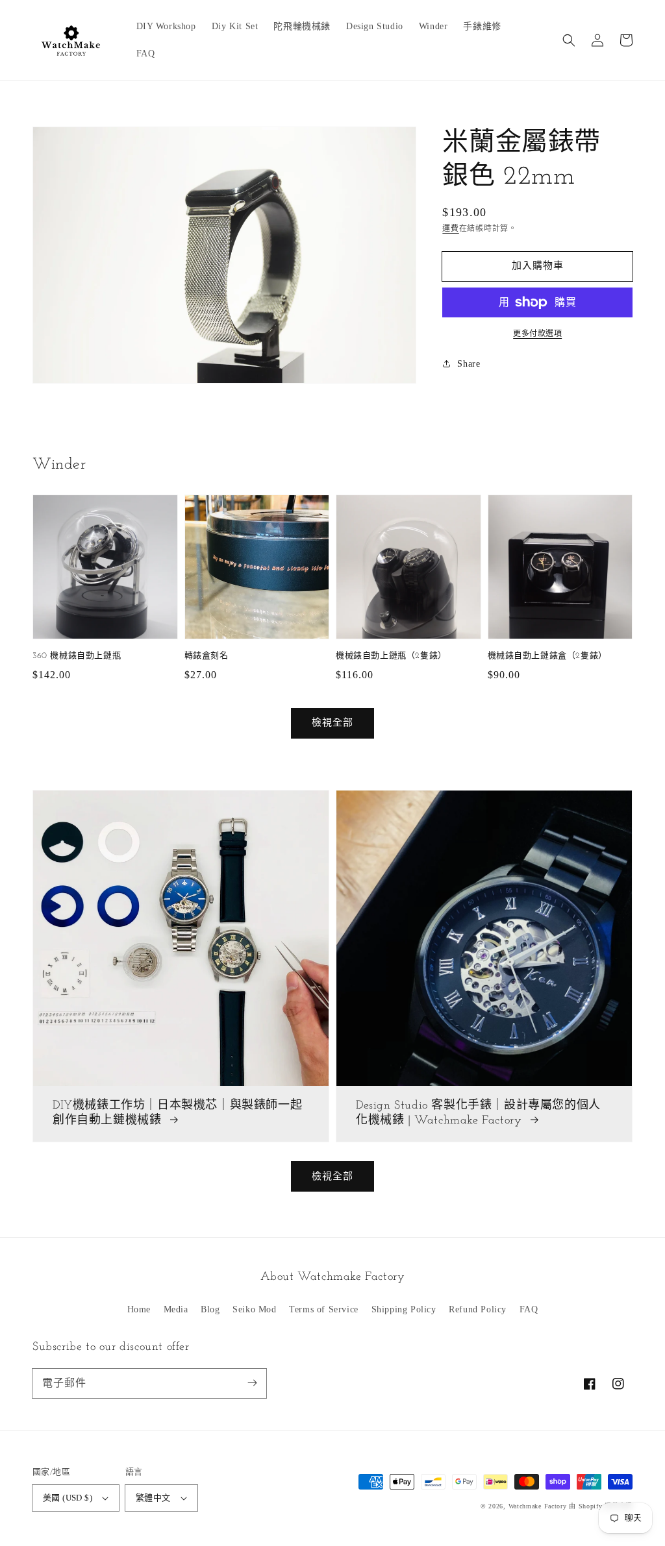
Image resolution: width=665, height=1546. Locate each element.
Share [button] (468, 364)
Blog (210, 1309)
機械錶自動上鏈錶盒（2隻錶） (547, 656)
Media (176, 1309)
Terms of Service (323, 1309)
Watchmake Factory (537, 1506)
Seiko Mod (254, 1309)
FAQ (529, 1309)
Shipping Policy (403, 1309)
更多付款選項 (537, 333)
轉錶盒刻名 (206, 656)
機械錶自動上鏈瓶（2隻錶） (391, 656)
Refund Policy (478, 1309)
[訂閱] (252, 1383)
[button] (569, 40)
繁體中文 (153, 1498)
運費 (450, 228)
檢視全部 (332, 1176)
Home (139, 1309)
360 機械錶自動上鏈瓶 (76, 656)
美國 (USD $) (67, 1498)
